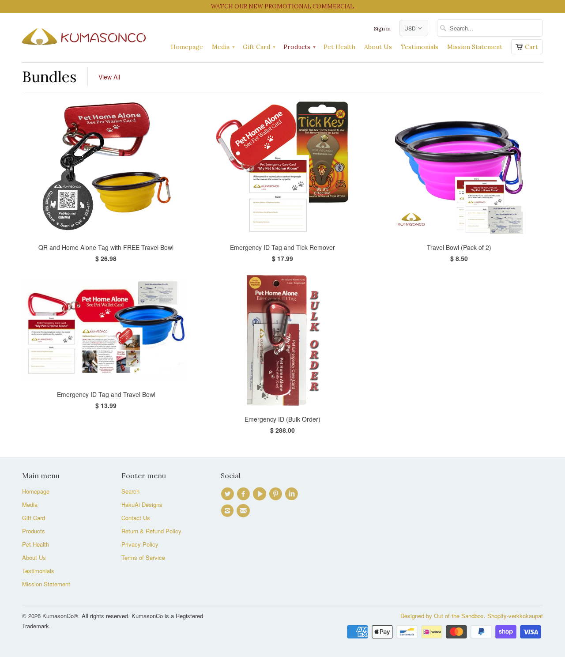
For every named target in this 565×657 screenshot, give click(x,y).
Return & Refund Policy (151, 531)
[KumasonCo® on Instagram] (229, 510)
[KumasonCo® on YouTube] (261, 494)
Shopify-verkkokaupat (515, 616)
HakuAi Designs (141, 504)
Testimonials (419, 47)
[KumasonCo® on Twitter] (229, 494)
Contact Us (135, 518)
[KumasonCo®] (84, 34)
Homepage (187, 47)
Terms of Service (143, 557)
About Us (378, 47)
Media (223, 47)
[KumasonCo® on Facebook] (244, 494)
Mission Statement (474, 47)
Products (299, 47)
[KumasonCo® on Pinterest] (277, 494)
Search (130, 491)
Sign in (382, 28)
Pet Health (339, 47)
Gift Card (259, 47)
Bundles (49, 76)
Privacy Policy (139, 544)
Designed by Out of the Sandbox (442, 616)
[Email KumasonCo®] (244, 510)
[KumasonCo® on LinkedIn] (293, 494)
